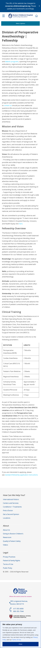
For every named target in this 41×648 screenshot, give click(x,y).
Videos (5, 545)
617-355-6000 (18, 609)
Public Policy (7, 568)
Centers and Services (11, 503)
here (20, 224)
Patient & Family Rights (11, 560)
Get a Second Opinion (11, 514)
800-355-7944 (18, 611)
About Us (6, 530)
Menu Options (20, 23)
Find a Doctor (8, 510)
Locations (6, 518)
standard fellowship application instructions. (21, 475)
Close (20, 644)
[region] (20, 634)
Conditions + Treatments (12, 507)
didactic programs (12, 61)
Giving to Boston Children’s (13, 534)
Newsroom (7, 537)
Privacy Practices (9, 557)
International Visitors (11, 499)
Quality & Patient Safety (12, 541)
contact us (8, 105)
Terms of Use (16, 640)
